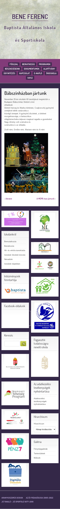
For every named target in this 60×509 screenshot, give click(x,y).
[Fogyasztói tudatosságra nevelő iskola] (45, 362)
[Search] (23, 343)
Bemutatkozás (10, 241)
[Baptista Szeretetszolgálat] (15, 291)
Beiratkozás (28, 64)
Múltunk (37, 458)
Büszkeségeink (12, 68)
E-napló (38, 73)
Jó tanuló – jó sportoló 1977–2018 (17, 501)
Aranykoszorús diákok (12, 497)
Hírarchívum (39, 424)
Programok (44, 64)
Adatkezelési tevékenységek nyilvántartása (40, 401)
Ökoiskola (51, 73)
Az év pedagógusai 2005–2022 (39, 497)
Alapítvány (49, 68)
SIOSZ (30, 77)
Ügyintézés (9, 73)
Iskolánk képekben (12, 264)
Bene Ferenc (30, 16)
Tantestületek (39, 453)
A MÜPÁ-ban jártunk (45, 198)
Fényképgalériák (41, 449)
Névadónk (8, 259)
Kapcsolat (24, 73)
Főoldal (14, 64)
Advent (9, 198)
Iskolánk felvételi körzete (14, 255)
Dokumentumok (31, 68)
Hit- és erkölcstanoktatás (14, 250)
